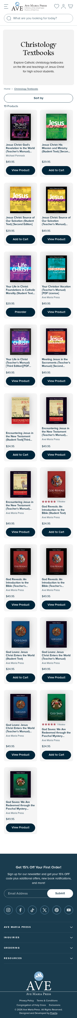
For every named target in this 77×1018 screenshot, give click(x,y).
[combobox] (38, 18)
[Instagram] (8, 910)
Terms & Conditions (47, 1000)
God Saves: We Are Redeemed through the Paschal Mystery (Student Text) (56, 734)
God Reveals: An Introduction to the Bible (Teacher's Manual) (17, 584)
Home (7, 88)
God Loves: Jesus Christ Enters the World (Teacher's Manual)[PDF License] (20, 730)
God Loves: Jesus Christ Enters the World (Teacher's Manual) (56, 655)
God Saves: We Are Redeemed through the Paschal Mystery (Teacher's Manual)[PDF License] (20, 808)
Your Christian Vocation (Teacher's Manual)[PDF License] (56, 290)
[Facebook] (20, 910)
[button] (6, 6)
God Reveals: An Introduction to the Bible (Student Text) (54, 510)
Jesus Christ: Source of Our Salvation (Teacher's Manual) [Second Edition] (56, 222)
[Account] (63, 6)
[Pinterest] (56, 910)
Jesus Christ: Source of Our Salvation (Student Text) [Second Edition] (20, 221)
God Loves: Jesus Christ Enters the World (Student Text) (20, 655)
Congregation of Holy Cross (31, 1005)
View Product (20, 170)
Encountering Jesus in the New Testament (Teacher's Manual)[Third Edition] (55, 433)
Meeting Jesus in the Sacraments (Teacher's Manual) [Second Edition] (56, 364)
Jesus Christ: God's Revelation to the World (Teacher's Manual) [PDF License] (20, 149)
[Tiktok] (32, 910)
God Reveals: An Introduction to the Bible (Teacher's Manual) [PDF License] (56, 584)
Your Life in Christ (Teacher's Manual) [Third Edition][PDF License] (18, 364)
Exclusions (54, 1005)
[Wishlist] (56, 6)
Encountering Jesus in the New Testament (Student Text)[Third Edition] (19, 438)
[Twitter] (44, 910)
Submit (60, 893)
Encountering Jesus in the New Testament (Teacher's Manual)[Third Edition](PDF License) (19, 508)
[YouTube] (68, 910)
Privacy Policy (26, 1000)
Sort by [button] (38, 98)
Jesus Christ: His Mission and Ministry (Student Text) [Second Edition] (56, 149)
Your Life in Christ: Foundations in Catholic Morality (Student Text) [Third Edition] (20, 291)
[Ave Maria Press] (29, 6)
